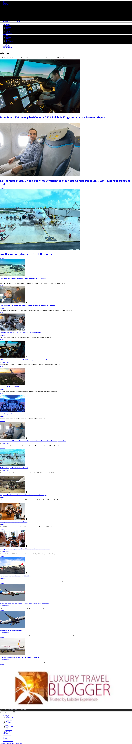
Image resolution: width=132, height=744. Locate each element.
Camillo (3, 335)
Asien (7, 727)
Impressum (5, 3)
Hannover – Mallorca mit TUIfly (9, 387)
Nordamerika (9, 720)
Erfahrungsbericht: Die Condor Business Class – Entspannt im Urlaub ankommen (24, 603)
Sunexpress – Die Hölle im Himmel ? (11, 630)
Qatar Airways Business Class (9, 414)
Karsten (3, 281)
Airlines (4, 732)
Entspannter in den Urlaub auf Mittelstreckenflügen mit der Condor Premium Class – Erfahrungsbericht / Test (33, 441)
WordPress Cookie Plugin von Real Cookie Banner (11, 743)
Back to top (2, 710)
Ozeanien (8, 721)
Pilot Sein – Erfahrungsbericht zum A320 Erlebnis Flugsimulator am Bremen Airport (53, 117)
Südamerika (8, 722)
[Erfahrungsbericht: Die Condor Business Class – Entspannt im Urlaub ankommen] (12, 600)
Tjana (2, 308)
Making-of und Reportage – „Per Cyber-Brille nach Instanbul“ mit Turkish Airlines (25, 549)
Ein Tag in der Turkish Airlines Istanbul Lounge (14, 522)
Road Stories (6, 733)
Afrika (7, 716)
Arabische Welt (9, 717)
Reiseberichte (6, 715)
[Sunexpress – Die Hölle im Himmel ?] (12, 627)
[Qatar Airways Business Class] (12, 411)
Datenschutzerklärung (7, 4)
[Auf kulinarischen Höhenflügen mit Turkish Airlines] (13, 573)
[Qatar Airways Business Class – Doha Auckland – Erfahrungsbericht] (12, 330)
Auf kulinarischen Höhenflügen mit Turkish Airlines (15, 576)
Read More (2, 122)
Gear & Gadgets (7, 735)
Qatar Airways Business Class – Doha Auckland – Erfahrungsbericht (20, 332)
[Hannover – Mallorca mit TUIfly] (12, 384)
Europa (7, 718)
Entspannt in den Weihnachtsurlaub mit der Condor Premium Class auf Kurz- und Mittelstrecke (28, 305)
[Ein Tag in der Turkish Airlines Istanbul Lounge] (13, 519)
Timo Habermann (5, 362)
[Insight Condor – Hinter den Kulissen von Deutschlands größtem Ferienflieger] (13, 492)
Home (4, 1)
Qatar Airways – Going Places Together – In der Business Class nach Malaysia (23, 278)
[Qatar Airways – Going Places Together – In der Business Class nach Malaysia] (12, 275)
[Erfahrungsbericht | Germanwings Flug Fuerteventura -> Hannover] (12, 654)
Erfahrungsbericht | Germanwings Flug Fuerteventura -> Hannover (20, 657)
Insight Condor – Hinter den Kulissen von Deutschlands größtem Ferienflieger (23, 495)
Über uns (4, 2)
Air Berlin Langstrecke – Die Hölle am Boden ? (29, 254)
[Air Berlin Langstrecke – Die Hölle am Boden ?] (12, 465)
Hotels (4, 723)
